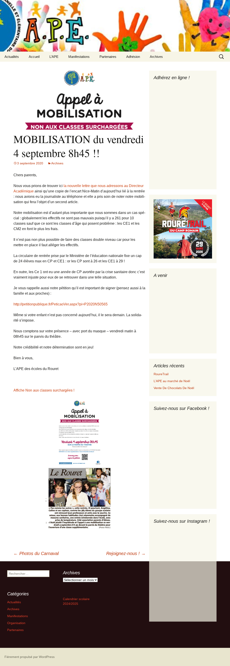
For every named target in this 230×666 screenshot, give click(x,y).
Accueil (34, 57)
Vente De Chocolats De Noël (174, 388)
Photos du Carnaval (36, 553)
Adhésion (133, 57)
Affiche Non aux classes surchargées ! (43, 390)
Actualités (11, 57)
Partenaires (108, 57)
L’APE (53, 57)
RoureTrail (161, 374)
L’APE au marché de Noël (172, 381)
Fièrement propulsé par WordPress (29, 657)
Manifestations (79, 57)
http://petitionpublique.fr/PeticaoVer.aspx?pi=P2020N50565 (60, 304)
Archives (156, 57)
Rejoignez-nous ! (126, 553)
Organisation (16, 623)
